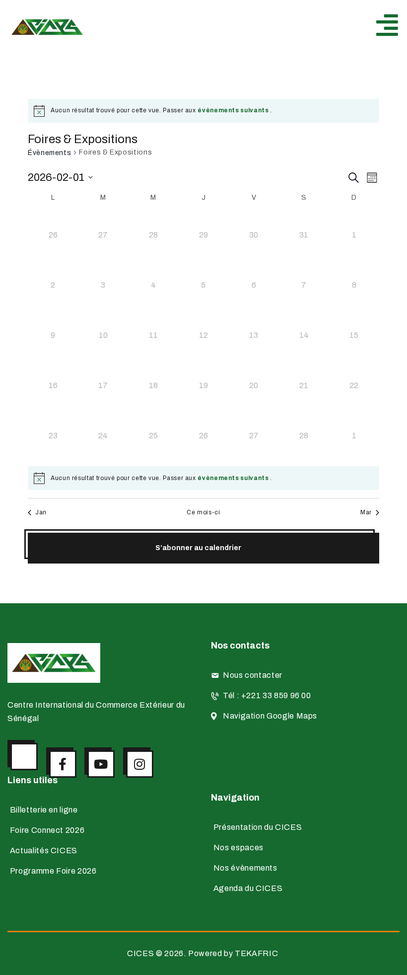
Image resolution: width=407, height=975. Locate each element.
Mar (366, 512)
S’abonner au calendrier (198, 548)
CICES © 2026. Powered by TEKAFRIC (203, 953)
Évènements (49, 153)
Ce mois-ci (203, 512)
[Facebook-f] (62, 764)
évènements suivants (234, 110)
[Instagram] (139, 764)
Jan (41, 512)
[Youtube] (101, 764)
